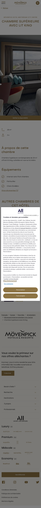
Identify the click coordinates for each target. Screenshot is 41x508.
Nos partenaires (8, 284)
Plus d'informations (10, 281)
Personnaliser (20, 290)
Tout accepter (20, 296)
